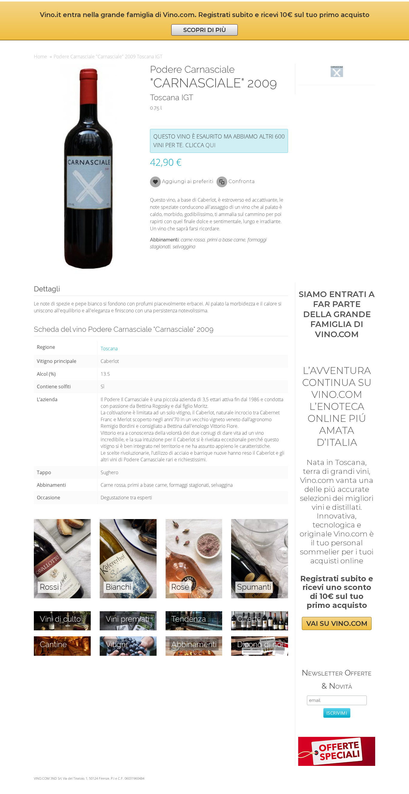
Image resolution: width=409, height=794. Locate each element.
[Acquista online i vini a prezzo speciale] (336, 740)
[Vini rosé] (194, 522)
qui (210, 145)
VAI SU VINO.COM (336, 623)
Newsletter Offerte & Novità (337, 679)
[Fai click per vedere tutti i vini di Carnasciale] (336, 71)
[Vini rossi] (62, 522)
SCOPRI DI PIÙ (204, 30)
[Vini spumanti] (259, 522)
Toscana (109, 348)
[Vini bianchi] (128, 522)
